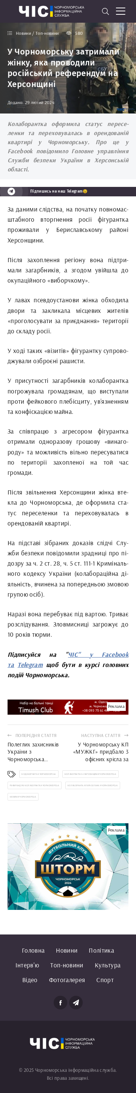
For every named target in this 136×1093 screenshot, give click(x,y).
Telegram (30, 665)
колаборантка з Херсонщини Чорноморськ (91, 774)
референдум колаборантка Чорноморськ (34, 785)
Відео (30, 980)
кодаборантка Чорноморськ (39, 774)
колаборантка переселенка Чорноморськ (93, 785)
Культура (108, 965)
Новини (66, 950)
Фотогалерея (67, 980)
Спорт (105, 980)
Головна (33, 950)
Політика (101, 950)
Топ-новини (66, 965)
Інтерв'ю (27, 965)
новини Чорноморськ (23, 796)
